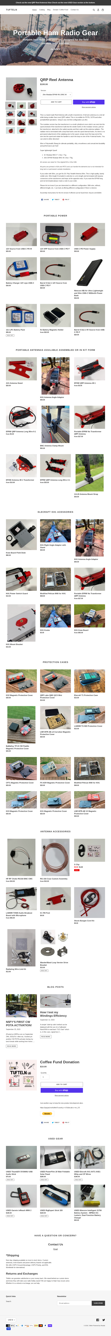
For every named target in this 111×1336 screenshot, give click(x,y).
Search (8, 1301)
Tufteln (11, 10)
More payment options (89, 107)
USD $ (10, 1320)
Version (43, 90)
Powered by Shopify (99, 1325)
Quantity (44, 1073)
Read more (11, 1046)
